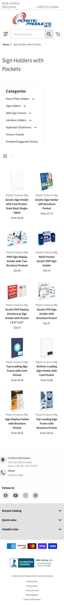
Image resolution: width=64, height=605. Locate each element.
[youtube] (15, 495)
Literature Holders (16, 120)
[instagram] (25, 495)
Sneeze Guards (15, 134)
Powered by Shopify (44, 576)
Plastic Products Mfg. (27, 576)
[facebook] (5, 495)
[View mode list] (11, 156)
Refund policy (32, 581)
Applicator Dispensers (18, 127)
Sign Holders (13, 105)
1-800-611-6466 (47, 7)
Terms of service (32, 590)
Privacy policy (32, 586)
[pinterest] (35, 495)
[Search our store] (49, 34)
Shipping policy (32, 595)
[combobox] (32, 34)
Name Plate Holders (17, 98)
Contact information (32, 599)
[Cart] (58, 34)
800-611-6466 (25, 462)
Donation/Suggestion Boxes (22, 141)
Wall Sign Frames (16, 113)
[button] (6, 34)
